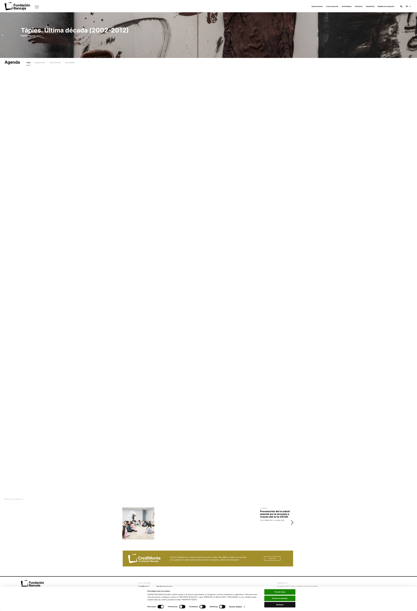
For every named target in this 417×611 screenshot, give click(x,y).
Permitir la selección (280, 598)
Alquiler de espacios (386, 6)
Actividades (347, 6)
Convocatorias (332, 6)
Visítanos (359, 6)
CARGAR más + (208, 200)
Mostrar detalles (235, 607)
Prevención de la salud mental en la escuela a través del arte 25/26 (159, 229)
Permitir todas (280, 592)
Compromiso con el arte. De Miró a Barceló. (139, 171)
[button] (401, 6)
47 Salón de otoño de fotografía (180, 171)
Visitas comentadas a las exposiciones (277, 227)
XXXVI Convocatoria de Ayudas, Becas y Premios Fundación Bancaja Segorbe (270, 112)
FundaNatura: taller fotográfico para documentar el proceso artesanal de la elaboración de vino (269, 176)
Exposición (183, 111)
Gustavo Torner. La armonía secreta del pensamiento (224, 111)
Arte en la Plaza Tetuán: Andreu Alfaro (218, 227)
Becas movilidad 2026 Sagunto (225, 171)
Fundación (370, 6)
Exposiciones (317, 6)
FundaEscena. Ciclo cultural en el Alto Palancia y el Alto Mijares (139, 111)
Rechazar (279, 605)
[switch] (182, 606)
